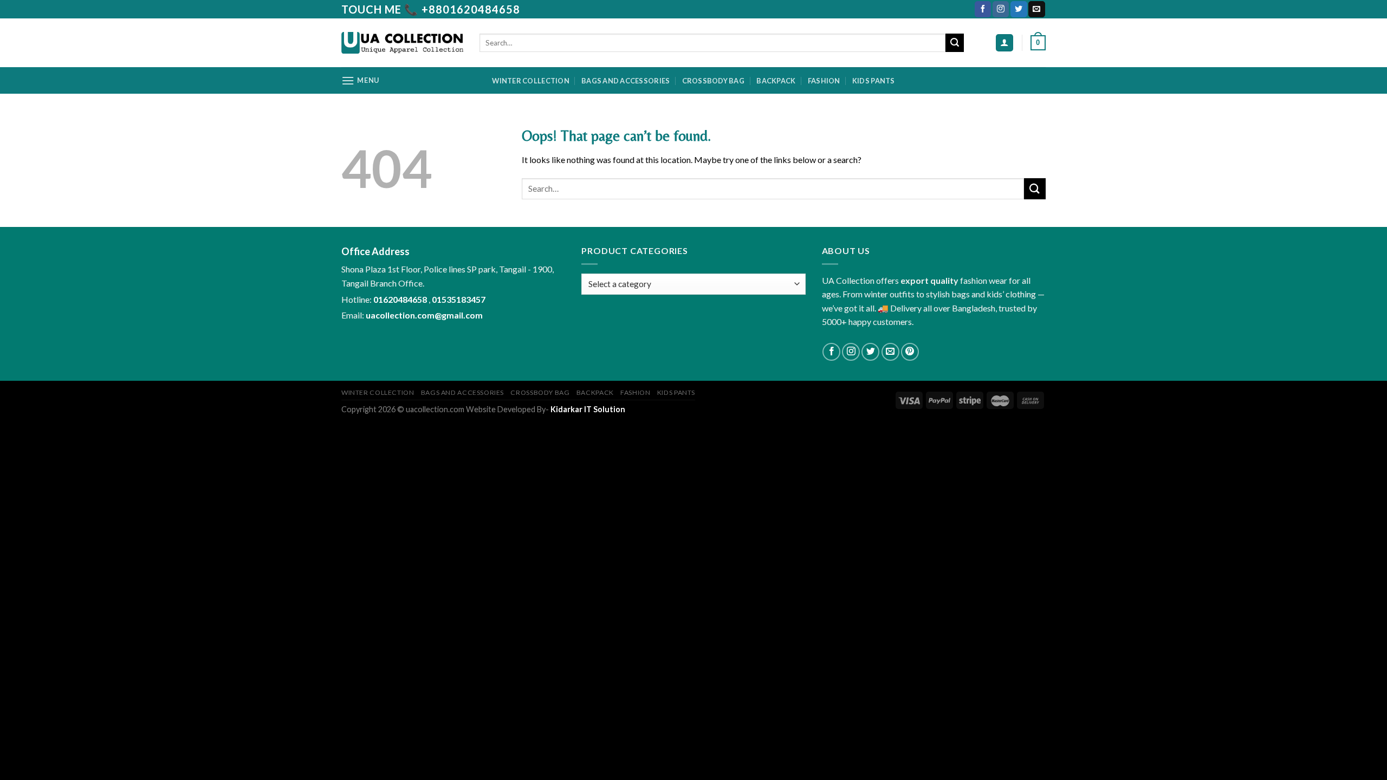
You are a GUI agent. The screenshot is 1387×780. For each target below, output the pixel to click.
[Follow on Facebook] (983, 9)
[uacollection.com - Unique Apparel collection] (402, 43)
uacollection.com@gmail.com (424, 315)
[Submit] (954, 43)
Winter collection (530, 80)
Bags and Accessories (625, 80)
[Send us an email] (1036, 9)
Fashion (824, 80)
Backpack (775, 80)
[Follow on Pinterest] (910, 352)
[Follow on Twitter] (1018, 9)
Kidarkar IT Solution (587, 409)
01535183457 (458, 299)
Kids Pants (873, 80)
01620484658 (401, 299)
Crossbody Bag (713, 80)
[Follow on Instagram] (1001, 9)
